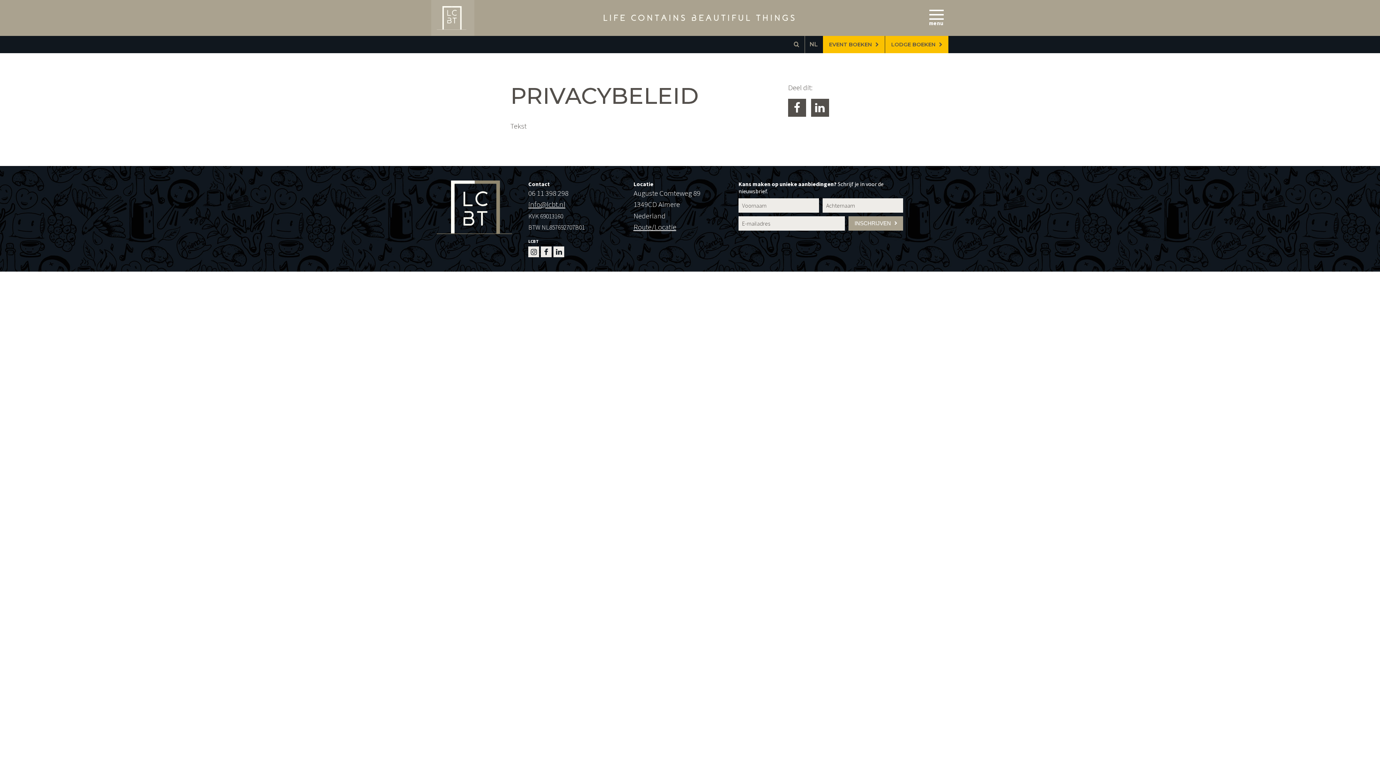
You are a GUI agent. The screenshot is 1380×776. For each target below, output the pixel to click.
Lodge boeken (913, 44)
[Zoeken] (796, 44)
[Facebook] (546, 251)
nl (814, 44)
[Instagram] (533, 251)
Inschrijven (873, 223)
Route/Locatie (655, 227)
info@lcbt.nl (546, 204)
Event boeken (850, 44)
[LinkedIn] (558, 251)
